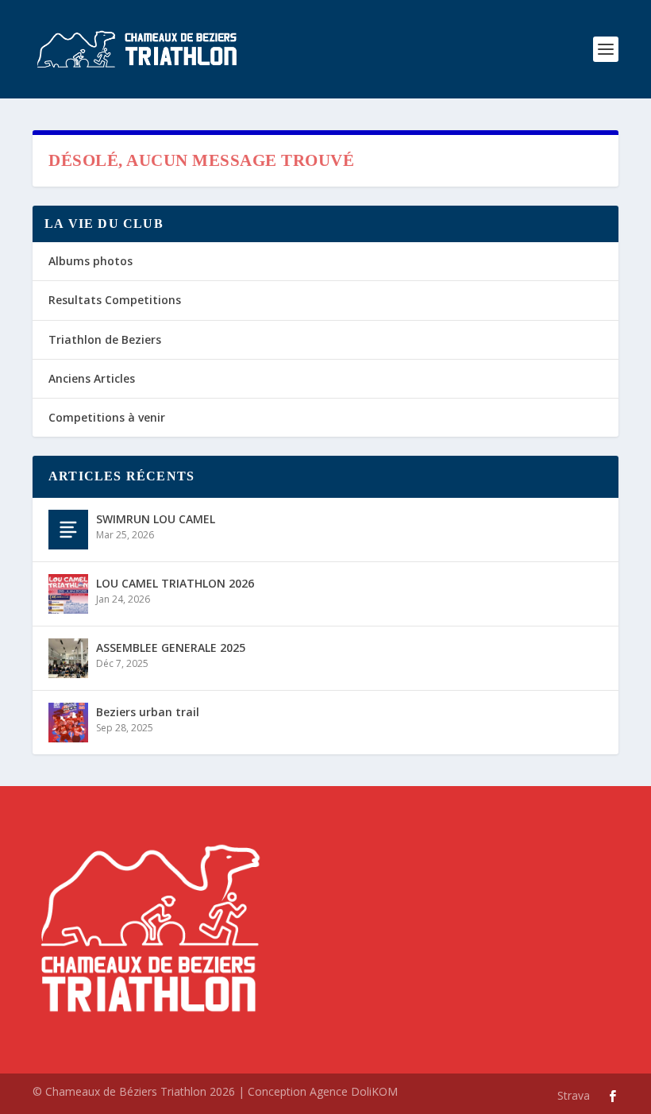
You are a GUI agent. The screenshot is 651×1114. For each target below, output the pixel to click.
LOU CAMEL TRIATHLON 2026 (175, 583)
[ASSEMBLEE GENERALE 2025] (68, 658)
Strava (573, 1095)
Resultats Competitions (114, 299)
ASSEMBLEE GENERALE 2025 (170, 647)
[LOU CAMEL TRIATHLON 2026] (68, 594)
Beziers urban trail (147, 711)
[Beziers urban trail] (68, 722)
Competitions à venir (106, 417)
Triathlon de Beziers (104, 339)
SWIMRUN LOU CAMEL (155, 518)
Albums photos (90, 260)
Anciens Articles (91, 378)
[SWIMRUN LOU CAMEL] (68, 529)
